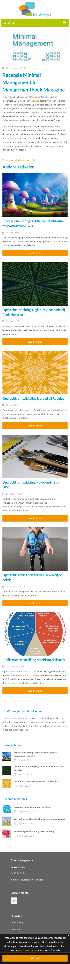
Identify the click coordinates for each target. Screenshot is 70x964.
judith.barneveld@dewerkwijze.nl (27, 879)
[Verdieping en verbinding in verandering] (6, 833)
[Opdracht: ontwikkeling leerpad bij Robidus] (35, 372)
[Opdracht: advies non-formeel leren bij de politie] (35, 549)
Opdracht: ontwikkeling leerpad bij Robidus (36, 781)
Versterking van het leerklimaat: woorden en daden (39, 819)
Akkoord (35, 958)
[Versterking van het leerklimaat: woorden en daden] (6, 821)
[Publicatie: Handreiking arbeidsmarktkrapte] (35, 634)
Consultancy (17, 922)
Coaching (15, 928)
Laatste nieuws (12, 745)
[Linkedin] (14, 900)
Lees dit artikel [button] (35, 253)
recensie (35, 100)
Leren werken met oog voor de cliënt (32, 806)
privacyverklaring (27, 950)
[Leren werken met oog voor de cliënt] (6, 808)
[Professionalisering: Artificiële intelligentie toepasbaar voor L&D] (35, 195)
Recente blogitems (14, 799)
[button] (64, 22)
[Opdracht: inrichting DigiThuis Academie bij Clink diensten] (35, 284)
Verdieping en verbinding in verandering (34, 831)
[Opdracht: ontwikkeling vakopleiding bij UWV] (35, 456)
